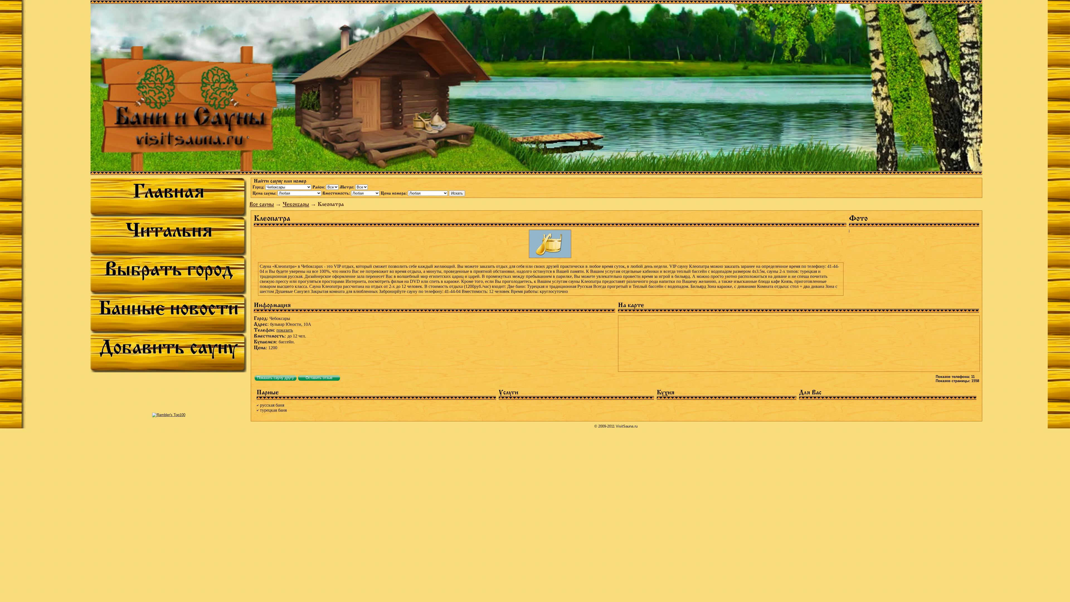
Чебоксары (296, 204)
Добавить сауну (168, 347)
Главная (168, 191)
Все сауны (261, 204)
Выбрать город (168, 269)
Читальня (168, 230)
